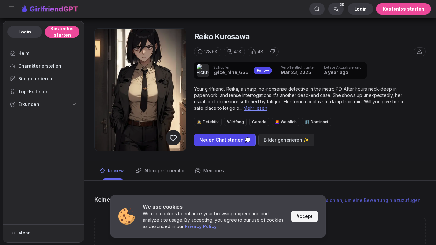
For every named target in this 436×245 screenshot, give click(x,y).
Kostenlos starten (403, 8)
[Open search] (317, 9)
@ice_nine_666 (231, 72)
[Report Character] (420, 51)
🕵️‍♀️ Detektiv (208, 121)
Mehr (24, 232)
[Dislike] (272, 51)
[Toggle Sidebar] (11, 9)
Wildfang (235, 121)
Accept (304, 216)
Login (360, 8)
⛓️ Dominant (316, 121)
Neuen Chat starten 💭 (224, 140)
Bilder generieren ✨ (286, 140)
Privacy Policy (201, 226)
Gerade (259, 121)
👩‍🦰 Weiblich (286, 121)
